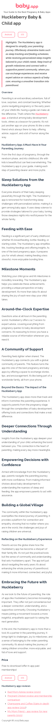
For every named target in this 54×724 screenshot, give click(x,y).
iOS (22, 34)
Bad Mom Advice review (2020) (24, 692)
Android (8, 34)
